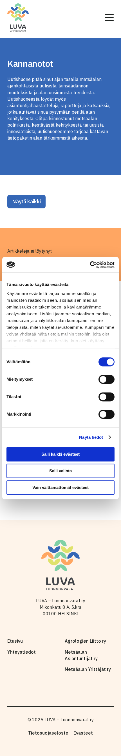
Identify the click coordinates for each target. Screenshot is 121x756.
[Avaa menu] (109, 17)
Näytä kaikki (26, 201)
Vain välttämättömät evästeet (60, 487)
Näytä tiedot (91, 437)
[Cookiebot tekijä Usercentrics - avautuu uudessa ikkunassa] (90, 264)
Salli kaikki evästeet (60, 454)
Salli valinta (60, 470)
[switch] (106, 379)
